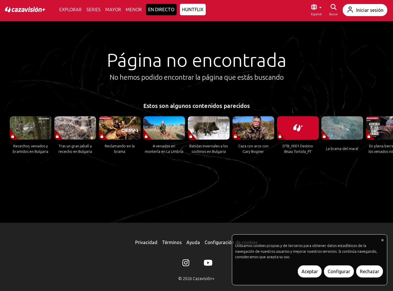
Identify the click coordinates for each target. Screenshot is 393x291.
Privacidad (146, 242)
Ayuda (193, 242)
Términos (172, 242)
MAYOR (113, 9)
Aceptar (310, 271)
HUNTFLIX (192, 9)
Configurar (339, 271)
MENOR (134, 9)
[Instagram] (186, 263)
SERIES (93, 9)
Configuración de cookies (231, 242)
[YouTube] (207, 263)
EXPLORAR (70, 9)
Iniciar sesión (370, 10)
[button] (316, 10)
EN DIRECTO (161, 9)
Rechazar (369, 271)
